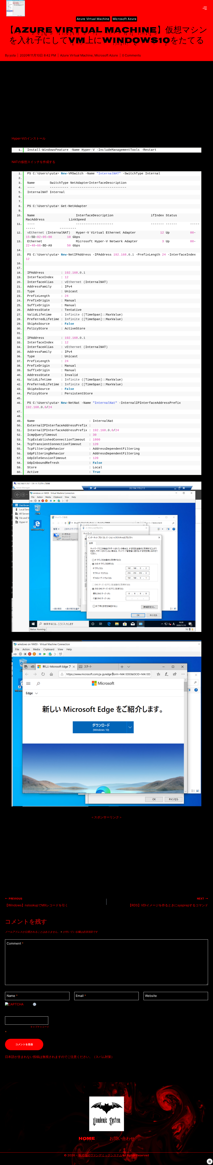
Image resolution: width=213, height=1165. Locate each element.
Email (81, 996)
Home (87, 1139)
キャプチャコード (39, 1026)
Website (151, 996)
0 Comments (131, 55)
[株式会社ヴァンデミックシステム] (17, 8)
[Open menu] (205, 8)
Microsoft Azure (124, 19)
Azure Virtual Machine (93, 19)
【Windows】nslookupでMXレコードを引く (36, 902)
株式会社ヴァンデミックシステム (100, 1155)
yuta (12, 55)
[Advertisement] (106, 103)
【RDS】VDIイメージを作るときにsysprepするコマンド (168, 902)
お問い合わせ (121, 1139)
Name (12, 996)
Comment (15, 943)
